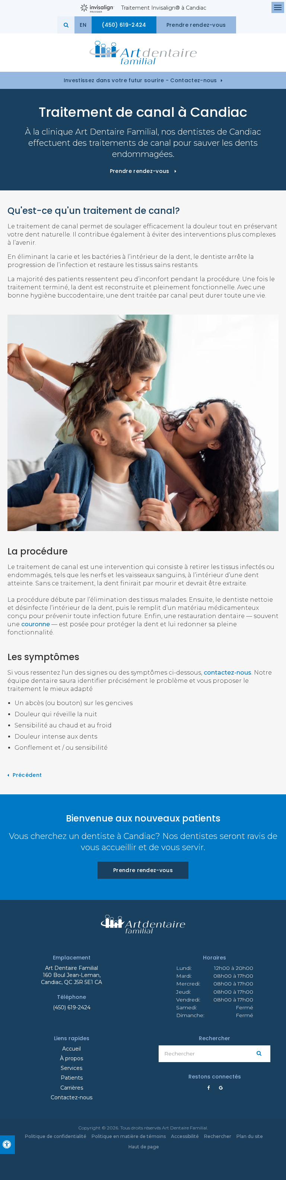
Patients (72, 1077)
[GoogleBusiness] (218, 1088)
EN (83, 25)
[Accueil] (143, 52)
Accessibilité (185, 1136)
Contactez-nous (71, 1097)
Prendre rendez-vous (143, 870)
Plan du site (249, 1136)
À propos (71, 1058)
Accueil (71, 1048)
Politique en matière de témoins (129, 1136)
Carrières (71, 1087)
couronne (35, 624)
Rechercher (217, 1136)
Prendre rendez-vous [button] (196, 25)
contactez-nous (227, 672)
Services (71, 1068)
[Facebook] (210, 1088)
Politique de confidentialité (55, 1136)
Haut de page (143, 1147)
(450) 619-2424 (71, 1007)
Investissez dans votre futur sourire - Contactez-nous (140, 80)
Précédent (27, 775)
